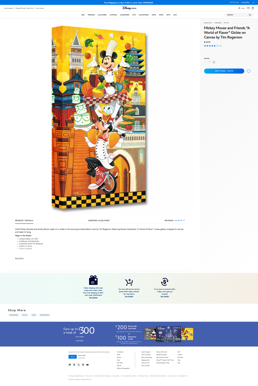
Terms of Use (89, 376)
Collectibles (144, 15)
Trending (91, 15)
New (83, 15)
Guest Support (8, 8)
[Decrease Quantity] (205, 62)
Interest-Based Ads (182, 376)
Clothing (113, 15)
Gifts (168, 15)
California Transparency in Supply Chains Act (80, 379)
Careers (180, 355)
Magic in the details (23, 236)
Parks (161, 15)
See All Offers (245, 2)
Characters (120, 352)
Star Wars (120, 363)
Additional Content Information (103, 376)
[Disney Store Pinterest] (83, 365)
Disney (119, 357)
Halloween (102, 15)
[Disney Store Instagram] (74, 365)
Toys (134, 15)
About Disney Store (162, 357)
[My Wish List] (248, 8)
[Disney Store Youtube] (87, 365)
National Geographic (123, 368)
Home (154, 15)
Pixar (118, 360)
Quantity (207, 58)
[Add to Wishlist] (249, 71)
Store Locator (40, 8)
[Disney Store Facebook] (70, 365)
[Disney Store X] (78, 365)
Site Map (180, 357)
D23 (179, 352)
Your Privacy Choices (143, 376)
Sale (175, 15)
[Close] (253, 3)
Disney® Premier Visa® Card (24, 8)
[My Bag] (253, 8)
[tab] (24, 220)
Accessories (124, 15)
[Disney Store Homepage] (129, 8)
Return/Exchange (146, 357)
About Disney (171, 376)
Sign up (73, 356)
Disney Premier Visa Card (165, 360)
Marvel (119, 365)
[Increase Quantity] (214, 62)
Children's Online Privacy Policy (158, 376)
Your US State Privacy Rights (128, 376)
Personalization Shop (162, 363)
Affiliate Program (161, 355)
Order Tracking (146, 355)
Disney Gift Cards (161, 352)
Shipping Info (145, 360)
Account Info (145, 363)
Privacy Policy (81, 358)
